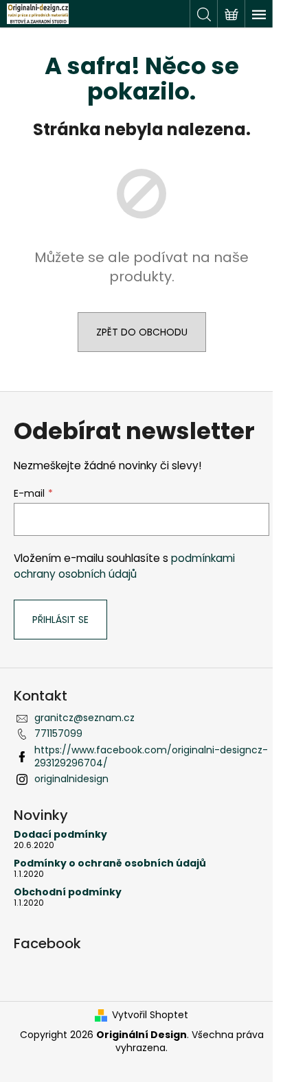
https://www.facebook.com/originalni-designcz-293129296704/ (151, 756)
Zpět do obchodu (142, 332)
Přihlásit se (60, 619)
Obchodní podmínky (68, 892)
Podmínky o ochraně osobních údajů (110, 863)
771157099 (58, 733)
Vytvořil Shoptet (150, 1015)
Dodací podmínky (60, 835)
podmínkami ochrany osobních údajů (124, 565)
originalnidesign (71, 779)
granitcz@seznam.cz (84, 718)
